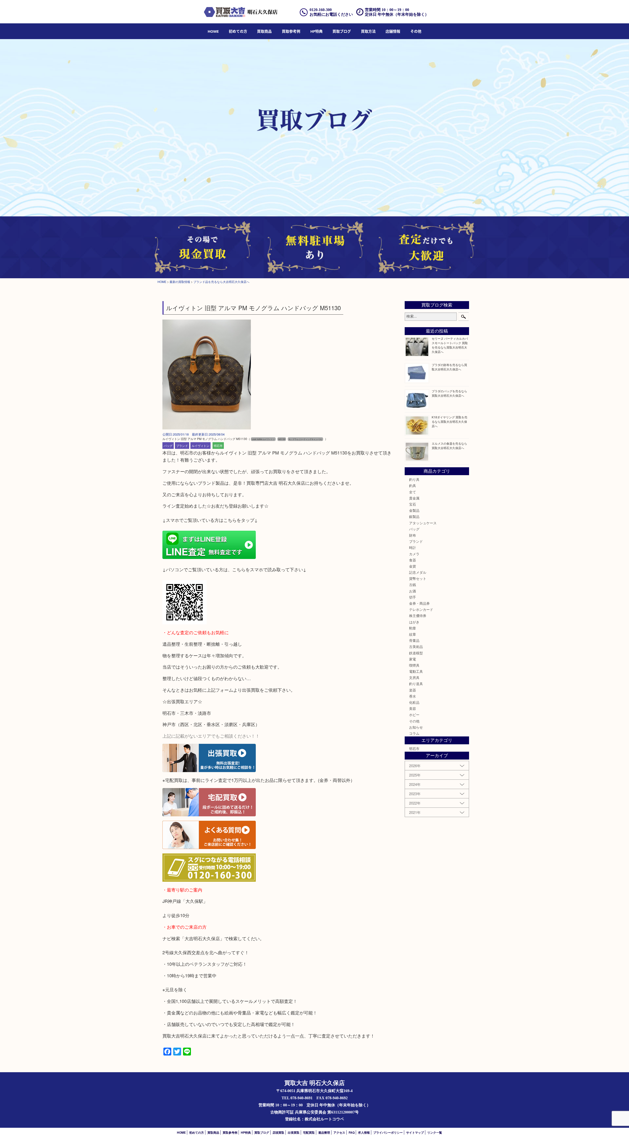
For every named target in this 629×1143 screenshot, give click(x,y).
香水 (412, 696)
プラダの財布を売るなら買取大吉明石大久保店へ (449, 367)
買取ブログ (341, 31)
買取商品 (264, 31)
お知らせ (416, 727)
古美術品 (416, 646)
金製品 (414, 510)
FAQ (352, 1132)
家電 (412, 659)
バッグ (168, 445)
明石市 (218, 445)
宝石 (412, 504)
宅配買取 (309, 1132)
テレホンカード (421, 609)
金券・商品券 (419, 603)
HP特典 (316, 31)
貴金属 (414, 498)
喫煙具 (414, 665)
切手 (412, 597)
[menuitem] (213, 31)
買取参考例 (291, 31)
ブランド (182, 445)
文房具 (414, 677)
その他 (414, 720)
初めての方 (238, 31)
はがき (414, 621)
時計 (412, 547)
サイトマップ (415, 1132)
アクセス (339, 1132)
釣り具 (414, 479)
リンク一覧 (434, 1132)
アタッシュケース (423, 522)
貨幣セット (417, 578)
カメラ (414, 553)
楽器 (412, 690)
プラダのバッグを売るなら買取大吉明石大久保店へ (449, 393)
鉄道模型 (416, 652)
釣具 (412, 485)
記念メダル (417, 572)
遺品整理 (324, 1132)
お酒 (412, 590)
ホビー (414, 714)
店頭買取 (278, 1132)
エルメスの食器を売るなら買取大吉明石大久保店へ (449, 445)
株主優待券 (417, 615)
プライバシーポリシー (388, 1132)
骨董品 (414, 640)
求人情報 (364, 1132)
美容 (412, 708)
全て (412, 491)
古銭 (412, 584)
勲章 (412, 628)
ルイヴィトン (200, 445)
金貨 (412, 566)
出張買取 (294, 1132)
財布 (412, 535)
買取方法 (368, 31)
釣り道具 (416, 683)
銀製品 (414, 516)
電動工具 (416, 671)
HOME (213, 31)
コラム (414, 733)
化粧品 (414, 702)
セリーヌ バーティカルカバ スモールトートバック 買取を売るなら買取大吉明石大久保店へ (450, 345)
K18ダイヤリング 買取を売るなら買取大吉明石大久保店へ (449, 421)
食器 (412, 559)
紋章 (412, 634)
